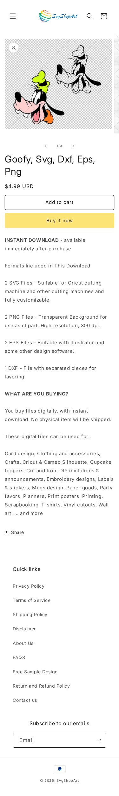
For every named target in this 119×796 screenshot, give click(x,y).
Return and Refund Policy (41, 686)
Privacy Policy (28, 586)
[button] (13, 16)
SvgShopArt (67, 780)
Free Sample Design (35, 671)
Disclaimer (24, 628)
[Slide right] (74, 146)
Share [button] (17, 532)
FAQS (19, 657)
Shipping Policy (30, 614)
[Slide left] (46, 146)
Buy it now (59, 220)
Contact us (25, 700)
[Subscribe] (99, 740)
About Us (23, 643)
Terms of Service (32, 600)
